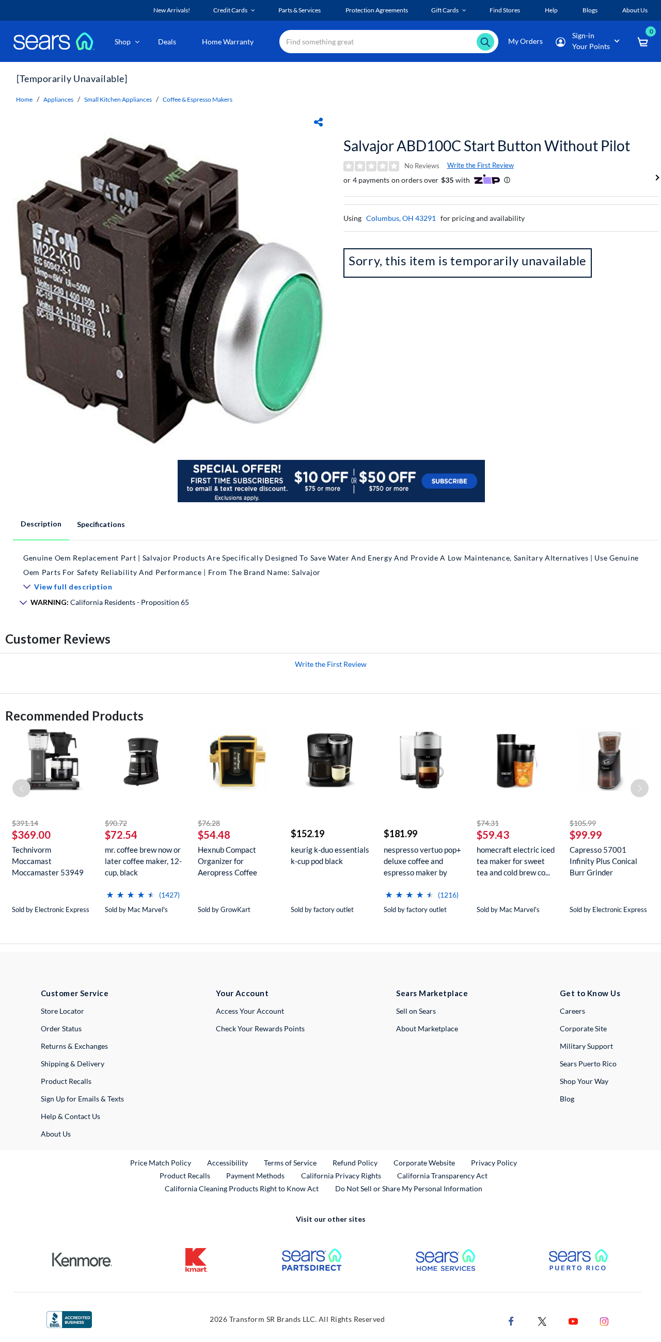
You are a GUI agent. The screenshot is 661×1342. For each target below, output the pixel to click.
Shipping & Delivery (72, 1063)
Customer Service (74, 993)
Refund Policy (355, 1162)
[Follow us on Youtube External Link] (573, 1320)
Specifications (101, 524)
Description (41, 523)
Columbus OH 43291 (401, 218)
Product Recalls (66, 1081)
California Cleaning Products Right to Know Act (242, 1188)
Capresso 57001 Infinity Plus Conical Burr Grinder (603, 861)
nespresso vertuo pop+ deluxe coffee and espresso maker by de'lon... (422, 861)
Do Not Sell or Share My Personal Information (408, 1188)
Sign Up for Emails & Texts (82, 1098)
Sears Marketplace (432, 993)
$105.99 (583, 823)
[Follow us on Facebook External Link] (511, 1320)
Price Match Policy (160, 1162)
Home (24, 99)
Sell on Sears (416, 1011)
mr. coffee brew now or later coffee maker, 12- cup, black (143, 861)
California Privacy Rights (341, 1175)
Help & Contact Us (70, 1116)
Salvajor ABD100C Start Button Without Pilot (486, 145)
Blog (567, 1098)
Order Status (61, 1028)
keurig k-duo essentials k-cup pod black (330, 855)
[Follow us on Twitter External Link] (542, 1320)
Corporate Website (425, 1162)
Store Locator (62, 1011)
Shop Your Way (584, 1081)
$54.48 (214, 834)
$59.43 (493, 834)
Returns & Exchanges (74, 1046)
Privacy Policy (494, 1162)
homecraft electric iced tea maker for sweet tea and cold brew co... (516, 861)
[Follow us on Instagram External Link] (604, 1320)
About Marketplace (427, 1028)
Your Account (242, 993)
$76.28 (209, 823)
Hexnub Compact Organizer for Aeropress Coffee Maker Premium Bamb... (227, 861)
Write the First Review (480, 165)
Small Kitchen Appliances (118, 99)
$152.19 (307, 833)
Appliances (58, 99)
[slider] (130, 891)
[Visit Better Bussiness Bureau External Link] (69, 1318)
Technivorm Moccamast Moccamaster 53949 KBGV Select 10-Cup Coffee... (48, 861)
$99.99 (586, 834)
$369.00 (31, 834)
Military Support (586, 1046)
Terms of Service (290, 1162)
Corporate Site (583, 1028)
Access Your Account (250, 1011)
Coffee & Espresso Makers (197, 99)
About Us (56, 1133)
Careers (572, 1011)
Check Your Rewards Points (260, 1028)
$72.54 (121, 834)
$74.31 (488, 823)
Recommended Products (74, 715)
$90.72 (116, 823)
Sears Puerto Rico (588, 1063)
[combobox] (388, 41)
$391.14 (25, 823)
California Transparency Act (442, 1175)
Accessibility (227, 1162)
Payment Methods (255, 1175)
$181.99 (400, 833)
